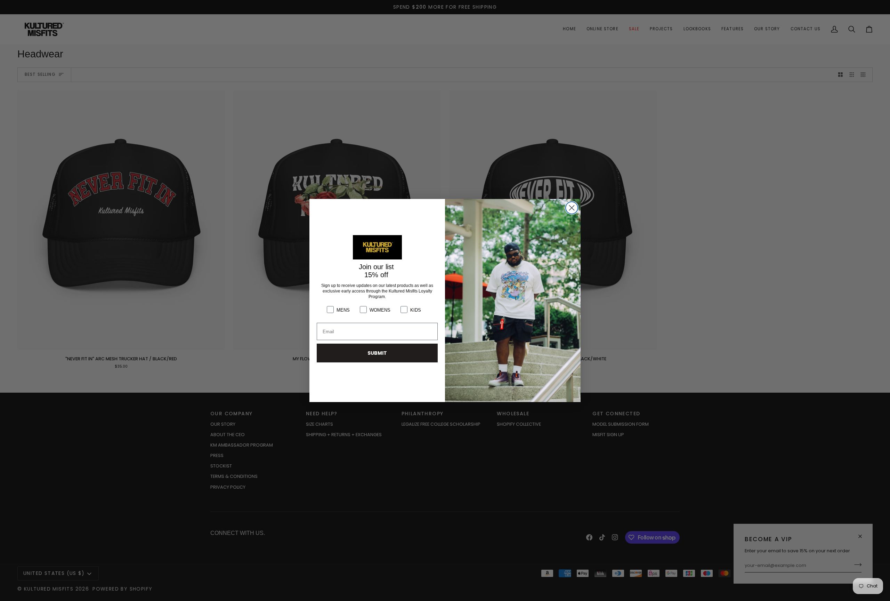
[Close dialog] (572, 208)
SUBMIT (377, 353)
